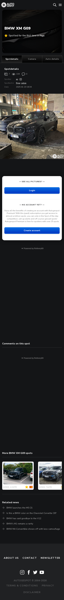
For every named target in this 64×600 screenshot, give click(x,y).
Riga (18, 83)
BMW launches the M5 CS (19, 507)
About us (11, 558)
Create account (32, 230)
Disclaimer (32, 592)
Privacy (48, 585)
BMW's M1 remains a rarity (20, 523)
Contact (30, 558)
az (17, 79)
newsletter (50, 558)
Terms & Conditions (22, 585)
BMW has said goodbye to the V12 (24, 518)
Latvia (23, 83)
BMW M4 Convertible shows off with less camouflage (33, 528)
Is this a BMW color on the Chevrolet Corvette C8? (31, 513)
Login (32, 190)
